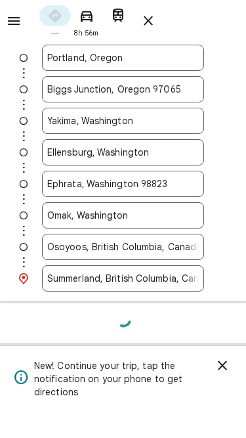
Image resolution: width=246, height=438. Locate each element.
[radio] (55, 20)
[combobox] (123, 58)
